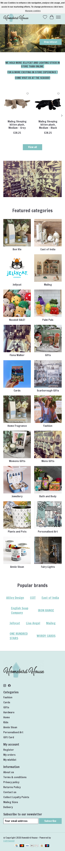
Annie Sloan (17, 567)
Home (6, 717)
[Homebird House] (15, 17)
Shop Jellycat (50, 42)
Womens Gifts (17, 461)
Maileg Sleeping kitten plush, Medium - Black (47, 125)
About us (8, 772)
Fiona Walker (17, 355)
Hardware (8, 712)
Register (8, 750)
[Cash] (42, 846)
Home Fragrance (17, 426)
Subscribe (50, 821)
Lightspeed (8, 840)
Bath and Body (47, 496)
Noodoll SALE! (17, 320)
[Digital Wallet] (34, 846)
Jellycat (17, 284)
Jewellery (17, 496)
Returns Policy (12, 787)
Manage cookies (33, 11)
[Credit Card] (16, 846)
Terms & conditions (14, 777)
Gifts (48, 355)
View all (32, 147)
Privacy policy (11, 782)
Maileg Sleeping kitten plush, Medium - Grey (17, 125)
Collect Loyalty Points (16, 797)
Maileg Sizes (10, 802)
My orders (9, 755)
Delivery (8, 807)
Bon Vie (17, 249)
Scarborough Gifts (48, 390)
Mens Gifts (48, 461)
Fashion (47, 426)
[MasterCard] (22, 846)
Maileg (48, 284)
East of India (47, 249)
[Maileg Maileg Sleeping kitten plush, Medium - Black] (48, 104)
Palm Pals (47, 320)
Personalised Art (48, 531)
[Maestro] (47, 846)
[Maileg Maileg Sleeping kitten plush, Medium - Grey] (17, 104)
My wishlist (9, 760)
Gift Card (8, 737)
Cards (17, 390)
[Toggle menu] (58, 17)
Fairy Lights (48, 567)
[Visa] (27, 846)
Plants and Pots (17, 531)
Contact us (9, 792)
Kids (5, 722)
